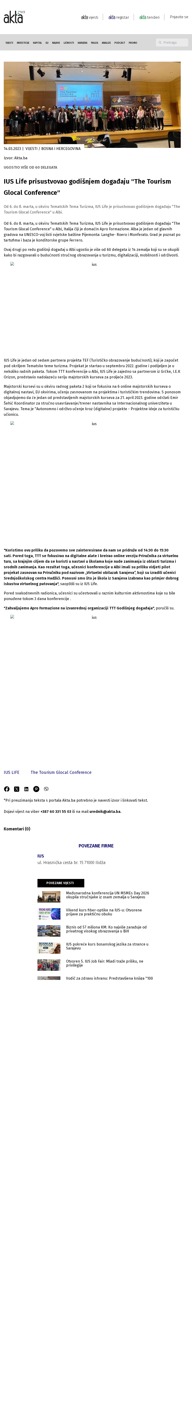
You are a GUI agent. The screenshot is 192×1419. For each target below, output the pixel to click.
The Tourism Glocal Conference (61, 772)
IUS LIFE (11, 772)
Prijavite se (179, 17)
